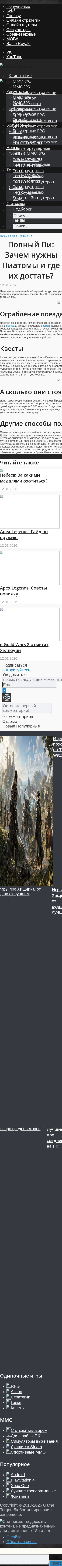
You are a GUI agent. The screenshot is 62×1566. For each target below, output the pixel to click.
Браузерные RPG (29, 131)
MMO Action (24, 114)
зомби (46, 325)
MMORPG (22, 97)
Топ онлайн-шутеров (33, 198)
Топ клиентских (28, 181)
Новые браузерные (31, 148)
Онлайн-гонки (27, 119)
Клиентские (20, 75)
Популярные (18, 6)
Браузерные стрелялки (35, 126)
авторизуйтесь (16, 670)
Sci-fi (11, 11)
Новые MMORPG (29, 153)
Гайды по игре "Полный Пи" (16, 235)
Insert (56, 1563)
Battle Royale (18, 43)
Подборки (22, 209)
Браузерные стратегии (35, 136)
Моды (18, 214)
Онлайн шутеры (21, 25)
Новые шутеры (27, 158)
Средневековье (21, 34)
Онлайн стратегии (23, 20)
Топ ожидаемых (28, 192)
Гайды (19, 220)
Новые (12, 147)
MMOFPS (21, 87)
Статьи (13, 203)
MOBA (12, 39)
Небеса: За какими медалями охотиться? (23, 478)
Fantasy (13, 15)
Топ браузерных (28, 170)
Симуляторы (18, 29)
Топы (11, 170)
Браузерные (18, 125)
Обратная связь (21, 1541)
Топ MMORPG (26, 175)
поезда (10, 325)
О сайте (13, 1537)
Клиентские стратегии (34, 92)
